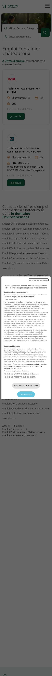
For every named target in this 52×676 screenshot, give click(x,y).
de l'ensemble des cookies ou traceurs (24, 302)
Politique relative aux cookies (19, 376)
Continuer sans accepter (38, 280)
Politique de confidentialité (18, 373)
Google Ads (8, 351)
